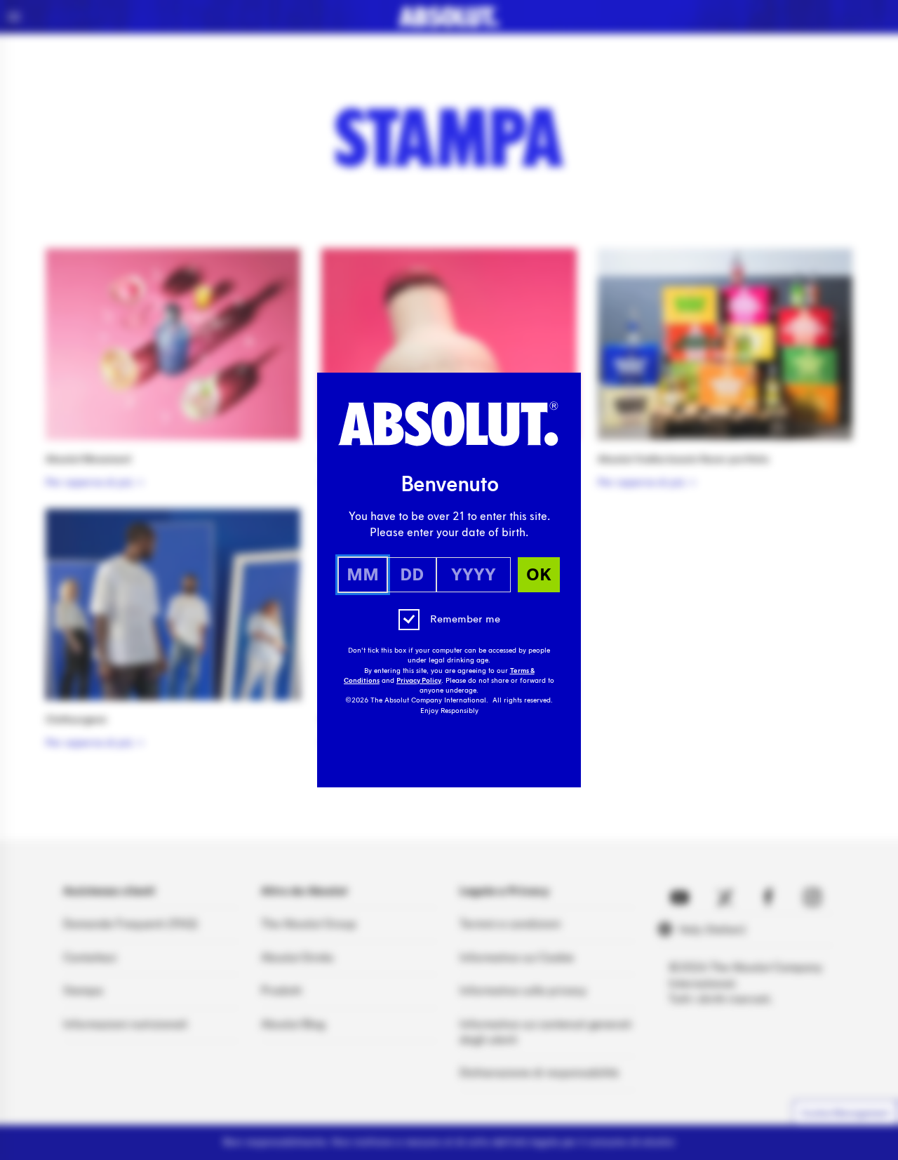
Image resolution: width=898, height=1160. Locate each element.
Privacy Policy (418, 680)
